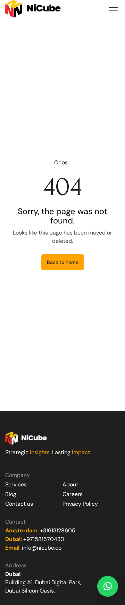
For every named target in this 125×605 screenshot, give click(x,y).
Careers (72, 494)
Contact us (19, 503)
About (70, 484)
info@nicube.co (41, 547)
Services (16, 484)
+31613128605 (57, 530)
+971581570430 (43, 539)
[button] (113, 9)
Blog (10, 494)
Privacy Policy (80, 503)
